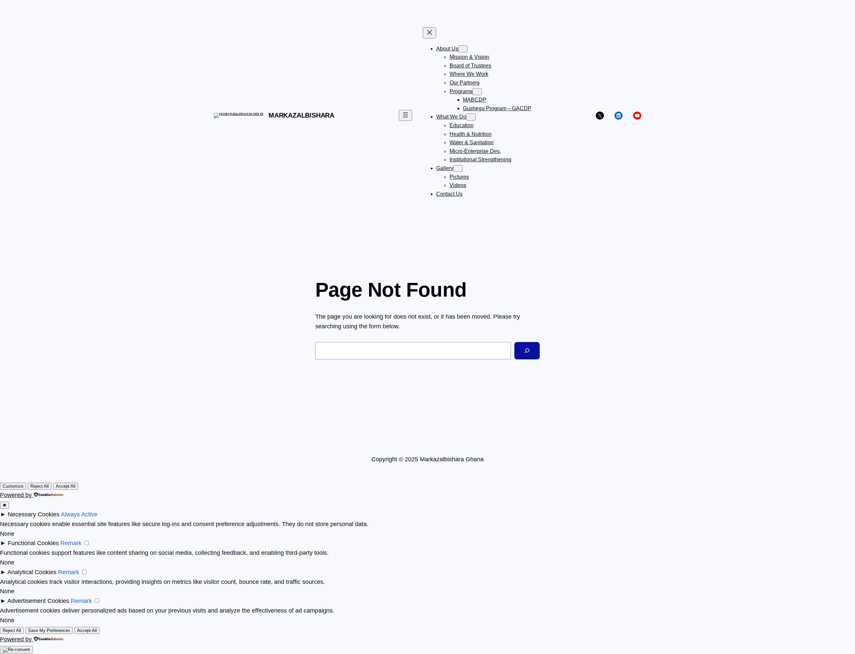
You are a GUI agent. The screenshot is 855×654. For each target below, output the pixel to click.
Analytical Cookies (31, 572)
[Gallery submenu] (458, 168)
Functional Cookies (33, 543)
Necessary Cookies (33, 514)
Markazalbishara (301, 115)
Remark (70, 543)
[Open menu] (405, 115)
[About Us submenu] (463, 48)
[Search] (527, 350)
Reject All (39, 486)
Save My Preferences (49, 630)
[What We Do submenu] (471, 117)
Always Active (79, 514)
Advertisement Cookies (38, 601)
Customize (13, 486)
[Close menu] (429, 32)
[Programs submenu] (477, 91)
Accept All (65, 486)
